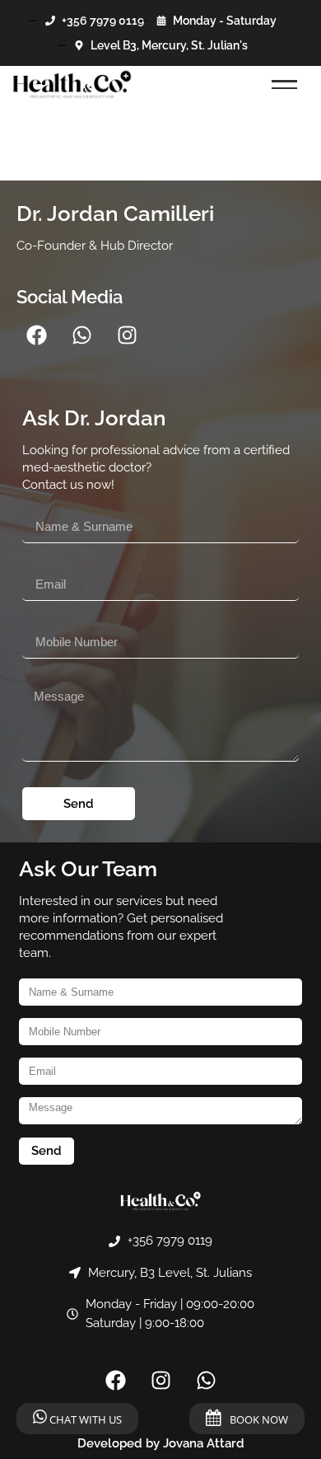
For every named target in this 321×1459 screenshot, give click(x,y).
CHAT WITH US (84, 1419)
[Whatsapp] (82, 334)
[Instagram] (127, 334)
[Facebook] (37, 334)
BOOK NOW (259, 1419)
